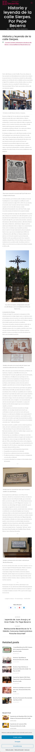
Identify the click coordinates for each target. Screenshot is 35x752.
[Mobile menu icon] (32, 3)
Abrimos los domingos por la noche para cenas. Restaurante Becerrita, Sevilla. (22, 689)
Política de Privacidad (19, 749)
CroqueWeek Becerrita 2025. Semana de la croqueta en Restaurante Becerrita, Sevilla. (22, 649)
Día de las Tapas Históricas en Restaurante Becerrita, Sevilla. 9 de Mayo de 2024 (22, 669)
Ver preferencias (17, 746)
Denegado (17, 741)
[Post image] (6, 650)
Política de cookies (10, 749)
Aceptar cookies (17, 737)
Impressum (26, 749)
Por (19, 598)
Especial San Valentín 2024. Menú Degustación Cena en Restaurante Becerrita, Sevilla (22, 679)
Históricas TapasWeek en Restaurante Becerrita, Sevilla (20, 658)
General (12, 598)
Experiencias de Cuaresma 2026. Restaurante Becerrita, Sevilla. (18, 725)
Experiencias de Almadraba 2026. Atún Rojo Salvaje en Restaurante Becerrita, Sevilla (21, 717)
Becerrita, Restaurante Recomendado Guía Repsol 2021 (22, 699)
